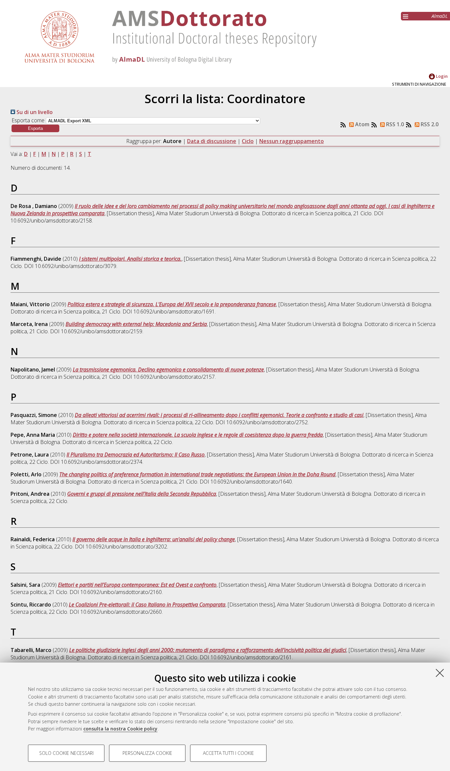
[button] (35, 128)
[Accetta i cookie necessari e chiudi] (440, 672)
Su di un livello (34, 112)
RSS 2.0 (428, 124)
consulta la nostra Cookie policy (120, 729)
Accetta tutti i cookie (228, 753)
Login (441, 76)
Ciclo (248, 141)
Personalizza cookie (147, 753)
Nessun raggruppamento (291, 141)
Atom (361, 124)
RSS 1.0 (394, 124)
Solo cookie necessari (66, 753)
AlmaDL (440, 16)
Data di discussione (211, 141)
